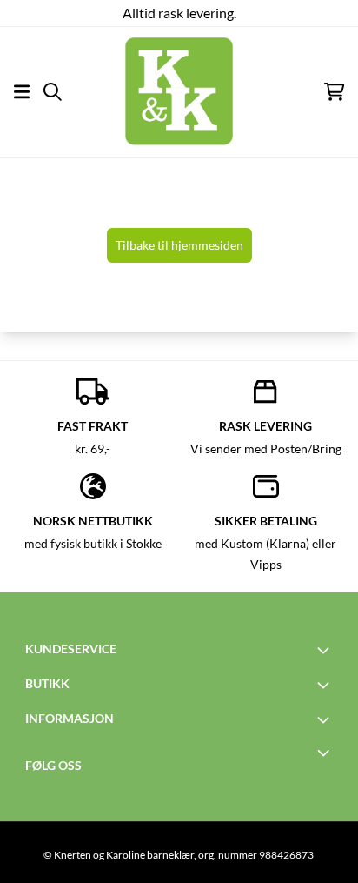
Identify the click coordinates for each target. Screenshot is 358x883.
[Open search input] (52, 92)
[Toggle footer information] (325, 650)
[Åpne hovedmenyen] (21, 92)
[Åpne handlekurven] (334, 92)
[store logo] (179, 92)
